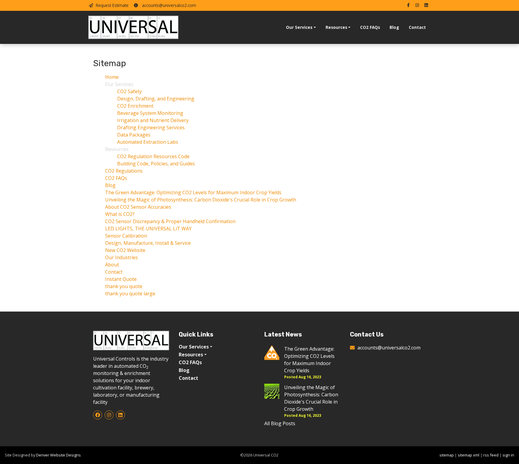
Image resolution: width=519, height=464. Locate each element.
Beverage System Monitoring (150, 113)
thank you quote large (130, 293)
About (112, 264)
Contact (417, 27)
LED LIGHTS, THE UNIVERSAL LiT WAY (148, 228)
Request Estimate (112, 5)
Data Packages (133, 134)
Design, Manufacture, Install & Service (148, 243)
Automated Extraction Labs (147, 142)
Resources (336, 27)
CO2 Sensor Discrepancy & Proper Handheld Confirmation (170, 221)
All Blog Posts (279, 423)
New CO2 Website (125, 250)
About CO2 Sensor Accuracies (138, 207)
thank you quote (123, 286)
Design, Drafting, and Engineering (155, 98)
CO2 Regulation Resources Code (153, 156)
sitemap (446, 455)
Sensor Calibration (126, 235)
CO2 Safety (129, 91)
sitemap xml (468, 455)
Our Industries (121, 257)
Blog (394, 27)
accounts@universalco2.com (168, 5)
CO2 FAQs (370, 27)
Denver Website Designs (58, 455)
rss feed (491, 455)
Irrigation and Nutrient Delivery (153, 120)
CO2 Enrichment (135, 106)
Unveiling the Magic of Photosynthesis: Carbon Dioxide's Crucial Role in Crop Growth (200, 199)
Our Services (299, 27)
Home (112, 77)
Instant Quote (121, 279)
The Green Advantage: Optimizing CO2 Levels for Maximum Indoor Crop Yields (193, 192)
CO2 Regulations (124, 170)
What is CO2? (120, 214)
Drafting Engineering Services (151, 127)
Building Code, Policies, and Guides (156, 163)
